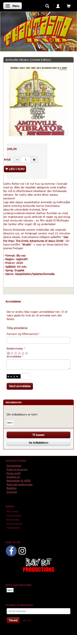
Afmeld (26, 620)
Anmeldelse (14, 356)
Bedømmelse (15, 348)
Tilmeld (13, 620)
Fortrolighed (14, 465)
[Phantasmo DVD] (38, 31)
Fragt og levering (17, 469)
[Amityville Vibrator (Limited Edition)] (38, 101)
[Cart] (69, 5)
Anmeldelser (13, 301)
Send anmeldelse (20, 386)
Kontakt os (13, 476)
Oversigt (12, 491)
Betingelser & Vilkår (19, 480)
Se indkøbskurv (38, 442)
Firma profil (14, 473)
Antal (7, 159)
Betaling (11, 488)
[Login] (58, 5)
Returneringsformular (20, 484)
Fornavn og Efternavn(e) (22, 333)
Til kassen (38, 434)
